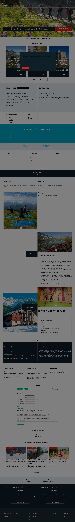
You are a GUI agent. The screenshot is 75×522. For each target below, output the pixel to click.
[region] (38, 61)
